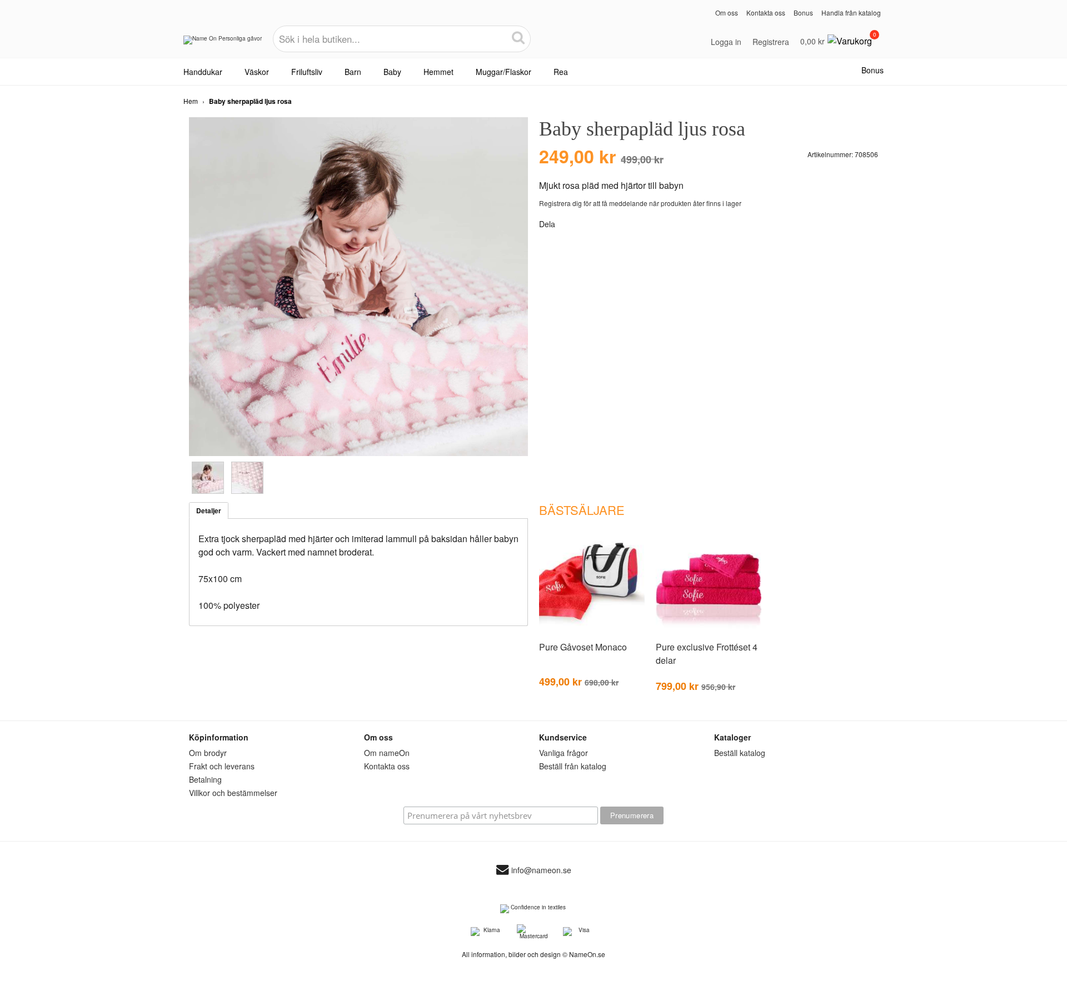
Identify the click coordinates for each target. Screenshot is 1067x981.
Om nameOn (387, 752)
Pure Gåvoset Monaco (583, 646)
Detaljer (208, 510)
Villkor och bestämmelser (233, 792)
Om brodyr (208, 752)
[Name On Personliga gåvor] (222, 44)
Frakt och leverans (222, 766)
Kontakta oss (765, 12)
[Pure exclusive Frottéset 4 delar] (708, 632)
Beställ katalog (739, 752)
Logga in (726, 41)
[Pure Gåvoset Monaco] (592, 632)
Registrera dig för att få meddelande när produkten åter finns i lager (640, 203)
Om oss (726, 12)
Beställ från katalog (572, 766)
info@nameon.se (541, 870)
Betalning (205, 779)
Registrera (770, 41)
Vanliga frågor (563, 752)
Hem (190, 101)
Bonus (803, 12)
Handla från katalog (851, 12)
